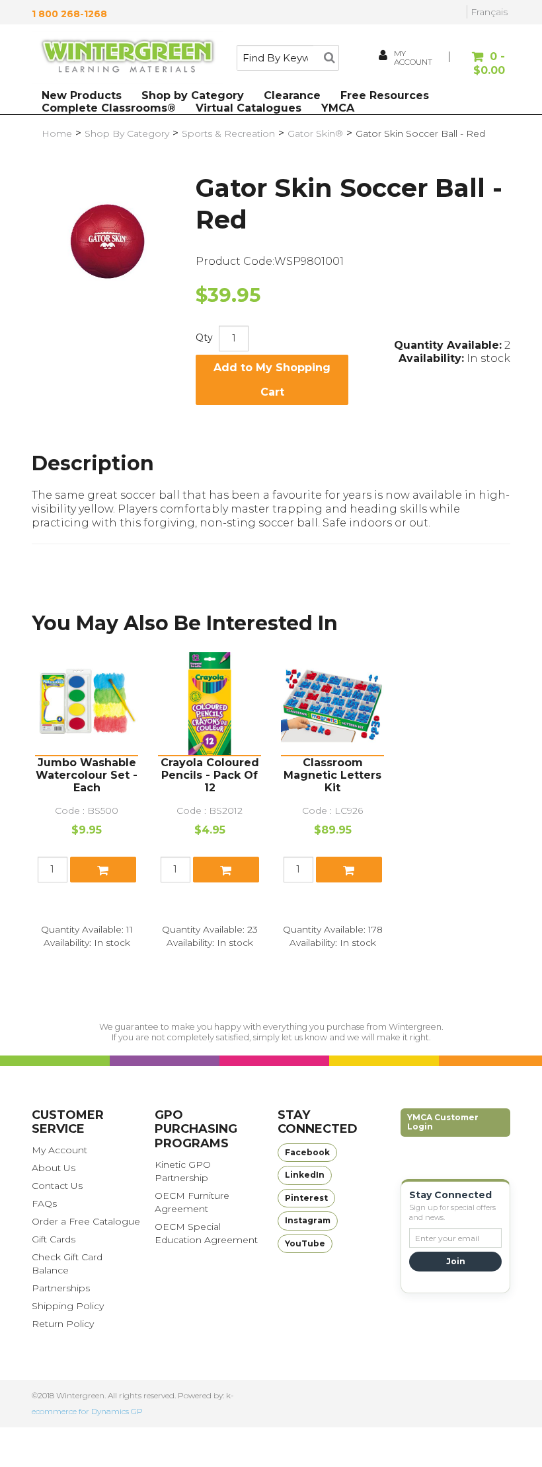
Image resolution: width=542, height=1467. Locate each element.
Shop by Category (192, 95)
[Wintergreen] (127, 57)
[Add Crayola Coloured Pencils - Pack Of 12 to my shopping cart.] (226, 869)
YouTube (305, 1243)
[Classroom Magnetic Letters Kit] (332, 703)
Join (455, 1261)
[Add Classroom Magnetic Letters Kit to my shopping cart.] (349, 869)
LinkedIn (305, 1175)
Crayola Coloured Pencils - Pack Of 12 (210, 775)
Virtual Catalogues (248, 108)
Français (489, 12)
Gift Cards (53, 1239)
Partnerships (61, 1288)
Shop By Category (127, 133)
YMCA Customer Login (443, 1121)
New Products (82, 95)
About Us (53, 1168)
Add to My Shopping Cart (271, 379)
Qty (204, 337)
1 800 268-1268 (69, 14)
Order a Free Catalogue (86, 1221)
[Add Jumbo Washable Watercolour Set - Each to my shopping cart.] (103, 869)
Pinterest (306, 1198)
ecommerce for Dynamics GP (87, 1411)
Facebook (307, 1152)
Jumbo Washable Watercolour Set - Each (86, 775)
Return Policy (63, 1324)
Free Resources (384, 95)
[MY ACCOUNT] (384, 57)
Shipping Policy (68, 1306)
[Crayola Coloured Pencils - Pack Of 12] (209, 703)
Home (57, 133)
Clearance (292, 95)
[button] (478, 64)
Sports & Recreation (228, 133)
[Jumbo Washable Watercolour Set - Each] (86, 703)
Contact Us (57, 1186)
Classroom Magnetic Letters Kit (332, 775)
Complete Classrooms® (109, 108)
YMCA (337, 108)
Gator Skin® (315, 133)
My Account (59, 1150)
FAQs (44, 1203)
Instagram (307, 1220)
